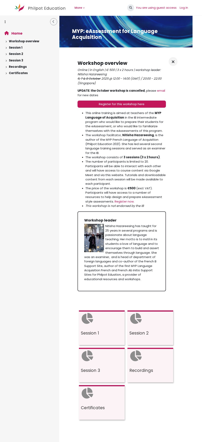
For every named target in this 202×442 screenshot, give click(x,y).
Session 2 (16, 54)
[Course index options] (5, 21)
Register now (124, 201)
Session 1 (15, 47)
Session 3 (16, 60)
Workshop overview (24, 41)
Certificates (18, 73)
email (161, 91)
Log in (184, 8)
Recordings (18, 67)
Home (16, 33)
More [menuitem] (78, 8)
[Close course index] (53, 21)
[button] (130, 7)
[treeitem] (30, 41)
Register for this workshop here (121, 104)
